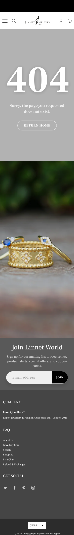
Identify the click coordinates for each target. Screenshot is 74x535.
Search (7, 450)
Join (60, 377)
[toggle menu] (4, 21)
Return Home (37, 125)
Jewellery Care (11, 445)
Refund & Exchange (14, 464)
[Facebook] (14, 487)
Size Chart (9, 459)
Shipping (8, 454)
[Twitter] (5, 487)
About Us (8, 440)
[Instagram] (33, 487)
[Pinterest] (23, 487)
